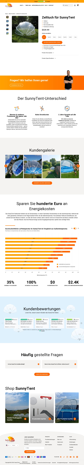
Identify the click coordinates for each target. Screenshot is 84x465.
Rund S (44, 37)
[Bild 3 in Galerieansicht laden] (7, 25)
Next (78, 1)
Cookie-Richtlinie (34, 462)
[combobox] (67, 5)
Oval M (70, 37)
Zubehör (47, 442)
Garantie (54, 462)
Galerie (71, 450)
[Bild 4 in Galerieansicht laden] (7, 29)
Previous (6, 1)
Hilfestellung (72, 439)
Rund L (54, 37)
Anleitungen (72, 442)
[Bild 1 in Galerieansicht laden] (7, 17)
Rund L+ (59, 37)
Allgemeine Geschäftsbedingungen (25, 462)
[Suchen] (63, 5)
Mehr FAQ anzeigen (42, 374)
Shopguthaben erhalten (52, 238)
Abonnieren (29, 452)
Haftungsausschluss (74, 462)
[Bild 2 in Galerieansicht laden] (7, 21)
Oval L (75, 37)
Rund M (49, 37)
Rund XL (65, 37)
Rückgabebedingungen (62, 462)
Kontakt (71, 447)
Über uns (59, 439)
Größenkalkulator (73, 444)
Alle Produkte (12, 13)
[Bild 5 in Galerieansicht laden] (7, 33)
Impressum (60, 442)
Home (6, 13)
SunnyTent (17, 462)
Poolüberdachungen (50, 439)
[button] (21, 5)
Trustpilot (59, 444)
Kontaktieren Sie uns (16, 85)
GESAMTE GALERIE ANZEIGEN (42, 183)
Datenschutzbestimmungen (44, 462)
